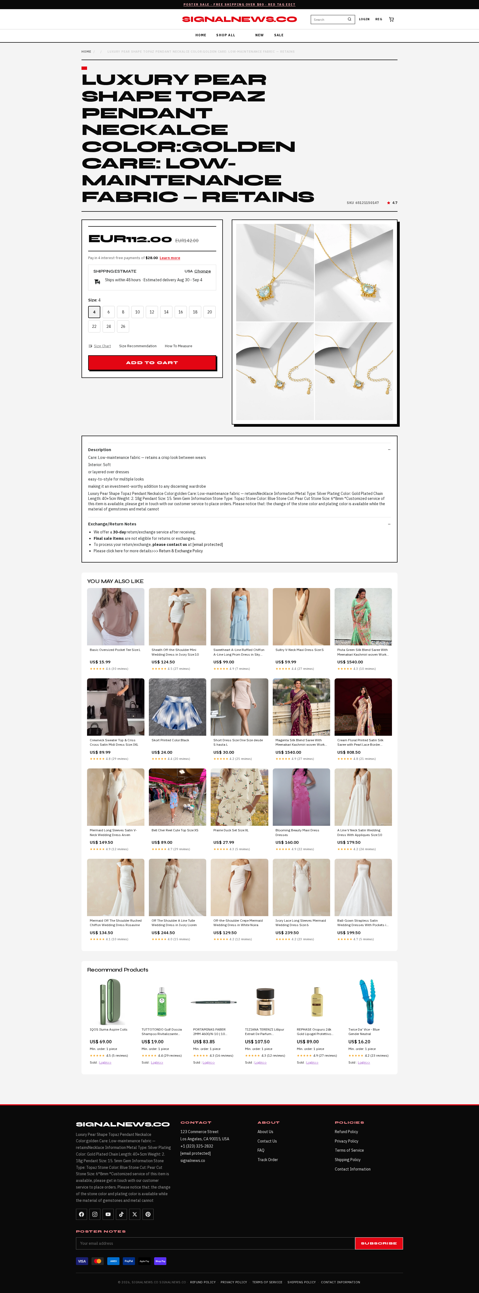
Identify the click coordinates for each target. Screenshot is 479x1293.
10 (137, 312)
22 (94, 326)
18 (195, 312)
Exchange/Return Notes (112, 524)
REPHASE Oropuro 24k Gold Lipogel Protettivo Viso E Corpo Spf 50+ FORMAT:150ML (314, 1032)
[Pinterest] (148, 1214)
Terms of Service (349, 1150)
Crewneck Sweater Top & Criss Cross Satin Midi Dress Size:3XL (114, 742)
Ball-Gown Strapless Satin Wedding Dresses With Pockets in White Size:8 (362, 923)
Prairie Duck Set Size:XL (231, 830)
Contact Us (267, 1141)
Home (201, 35)
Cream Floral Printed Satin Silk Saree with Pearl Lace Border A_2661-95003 (360, 742)
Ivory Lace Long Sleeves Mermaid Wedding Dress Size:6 (301, 922)
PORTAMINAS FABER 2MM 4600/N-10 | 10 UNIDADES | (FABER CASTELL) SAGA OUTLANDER (209, 1032)
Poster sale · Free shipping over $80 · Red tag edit (240, 4)
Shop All (225, 35)
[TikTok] (121, 1214)
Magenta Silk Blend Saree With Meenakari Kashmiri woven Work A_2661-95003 (300, 742)
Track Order (268, 1159)
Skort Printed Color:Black (170, 740)
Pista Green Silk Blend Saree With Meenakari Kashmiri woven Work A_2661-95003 (362, 652)
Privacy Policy (346, 1141)
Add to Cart (152, 362)
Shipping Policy (348, 1159)
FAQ (261, 1150)
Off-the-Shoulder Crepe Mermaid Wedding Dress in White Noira (238, 922)
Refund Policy (346, 1131)
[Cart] (391, 19)
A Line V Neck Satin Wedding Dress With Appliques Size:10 (359, 832)
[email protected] (208, 544)
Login (364, 19)
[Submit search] (350, 19)
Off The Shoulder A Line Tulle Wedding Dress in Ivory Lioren (174, 922)
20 (209, 312)
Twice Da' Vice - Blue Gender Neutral (363, 1031)
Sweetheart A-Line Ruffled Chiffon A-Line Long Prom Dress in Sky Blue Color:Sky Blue (238, 652)
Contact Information (353, 1169)
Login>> (105, 1062)
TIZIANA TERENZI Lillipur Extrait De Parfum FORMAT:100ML (264, 1032)
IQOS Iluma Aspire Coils (109, 1029)
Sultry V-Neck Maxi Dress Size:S (300, 650)
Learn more (170, 257)
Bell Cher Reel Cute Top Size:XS (175, 830)
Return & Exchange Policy (181, 550)
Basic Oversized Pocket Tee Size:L (115, 650)
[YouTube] (108, 1214)
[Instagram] (94, 1214)
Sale (279, 35)
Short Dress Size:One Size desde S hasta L (238, 742)
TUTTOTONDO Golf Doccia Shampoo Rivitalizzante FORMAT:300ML (162, 1032)
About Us (265, 1131)
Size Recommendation (138, 346)
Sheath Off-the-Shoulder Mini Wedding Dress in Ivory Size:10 (175, 652)
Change (202, 271)
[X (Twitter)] (134, 1214)
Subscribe (379, 1243)
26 (123, 326)
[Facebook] (81, 1214)
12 (152, 312)
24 (108, 326)
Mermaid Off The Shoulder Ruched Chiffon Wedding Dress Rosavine (116, 922)
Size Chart (102, 346)
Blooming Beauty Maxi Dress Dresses (297, 832)
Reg (378, 19)
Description (99, 449)
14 (166, 312)
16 (181, 312)
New (259, 35)
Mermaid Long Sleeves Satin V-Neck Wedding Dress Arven (113, 832)
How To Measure (178, 346)
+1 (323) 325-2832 (196, 1146)
